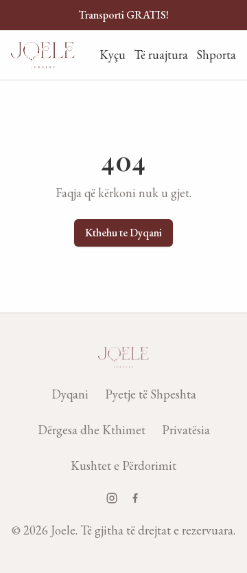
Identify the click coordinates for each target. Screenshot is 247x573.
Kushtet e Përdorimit (123, 465)
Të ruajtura (161, 55)
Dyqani (70, 394)
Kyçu (112, 55)
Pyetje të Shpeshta (150, 394)
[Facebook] (135, 498)
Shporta (216, 55)
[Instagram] (112, 498)
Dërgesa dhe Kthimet (91, 430)
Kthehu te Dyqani (123, 232)
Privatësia (186, 430)
